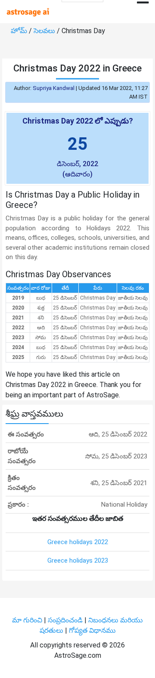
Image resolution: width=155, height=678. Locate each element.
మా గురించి (28, 620)
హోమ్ (20, 31)
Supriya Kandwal (53, 88)
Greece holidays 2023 (77, 560)
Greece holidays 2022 (77, 542)
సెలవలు (45, 31)
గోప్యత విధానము (92, 630)
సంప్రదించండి (66, 620)
